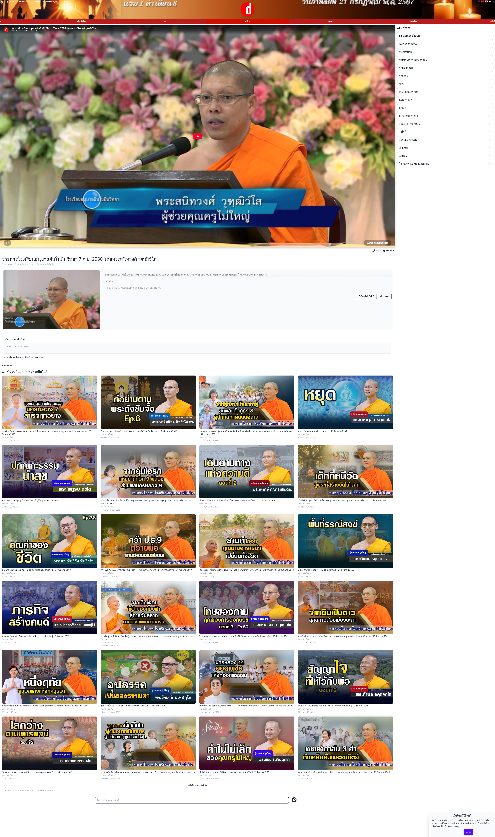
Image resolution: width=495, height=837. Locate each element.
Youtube (390, 250)
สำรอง (378, 250)
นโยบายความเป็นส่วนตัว (473, 826)
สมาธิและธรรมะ (25, 264)
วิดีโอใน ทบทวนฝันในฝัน (197, 785)
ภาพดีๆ (413, 21)
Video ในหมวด (27, 371)
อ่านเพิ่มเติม (108, 281)
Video (247, 21)
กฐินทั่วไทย (81, 21)
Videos (8, 264)
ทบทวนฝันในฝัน (47, 264)
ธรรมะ (330, 21)
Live (164, 21)
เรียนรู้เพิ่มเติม (457, 832)
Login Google (16, 357)
